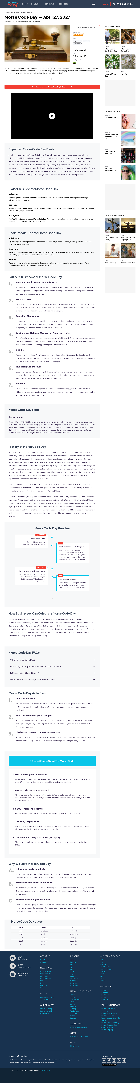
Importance (71, 79)
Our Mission (44, 960)
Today (25, 4)
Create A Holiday (46, 1009)
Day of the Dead (106, 1011)
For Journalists (45, 974)
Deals (7, 79)
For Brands (44, 976)
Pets (102, 974)
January (73, 960)
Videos (42, 988)
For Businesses (45, 971)
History (40, 79)
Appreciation (77, 41)
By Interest (104, 992)
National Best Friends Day (109, 1023)
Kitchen (103, 971)
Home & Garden (106, 969)
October (73, 981)
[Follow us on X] (128, 4)
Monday (73, 1006)
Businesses (56, 79)
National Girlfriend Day (108, 1009)
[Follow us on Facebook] (121, 4)
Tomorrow (74, 997)
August (73, 976)
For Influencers (45, 978)
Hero (34, 79)
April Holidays (14, 13)
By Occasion (104, 995)
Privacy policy (45, 1070)
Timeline (48, 79)
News (42, 983)
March (72, 964)
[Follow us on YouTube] (118, 4)
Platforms (14, 79)
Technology (77, 43)
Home (7, 13)
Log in (94, 4)
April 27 (44, 931)
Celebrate (80, 79)
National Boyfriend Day (108, 1013)
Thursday (73, 1013)
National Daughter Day (108, 1025)
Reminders (63, 4)
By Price (103, 997)
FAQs (63, 79)
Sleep (102, 976)
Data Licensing (45, 1013)
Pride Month (104, 1020)
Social (21, 79)
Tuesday (73, 1009)
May (71, 969)
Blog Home (74, 1046)
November (74, 983)
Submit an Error (46, 999)
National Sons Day (107, 1016)
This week (73, 1002)
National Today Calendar (79, 1027)
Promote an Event (47, 997)
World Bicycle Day (106, 1027)
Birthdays (49, 4)
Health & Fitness (106, 967)
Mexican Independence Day (110, 1018)
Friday (72, 1016)
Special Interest (25, 21)
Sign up (106, 4)
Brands (28, 79)
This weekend (75, 999)
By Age (103, 990)
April (71, 967)
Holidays (35, 4)
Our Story (43, 962)
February (73, 962)
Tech (102, 978)
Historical (86, 41)
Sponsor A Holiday (46, 1011)
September (74, 978)
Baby (102, 960)
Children (103, 964)
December (74, 985)
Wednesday (74, 1011)
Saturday (73, 1018)
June (72, 971)
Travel (102, 981)
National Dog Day (106, 1030)
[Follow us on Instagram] (124, 4)
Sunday (73, 1004)
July (71, 974)
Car (101, 962)
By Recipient (105, 999)
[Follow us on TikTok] (131, 4)
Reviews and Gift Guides (79, 1037)
